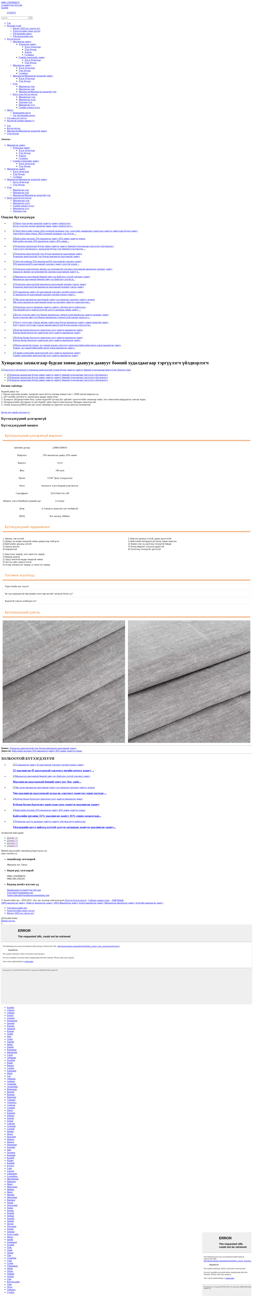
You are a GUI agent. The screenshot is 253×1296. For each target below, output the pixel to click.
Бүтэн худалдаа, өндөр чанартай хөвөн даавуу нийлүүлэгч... (43, 226)
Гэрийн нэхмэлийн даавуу (32, 57)
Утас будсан (30, 49)
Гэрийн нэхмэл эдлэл (29, 107)
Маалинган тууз (27, 105)
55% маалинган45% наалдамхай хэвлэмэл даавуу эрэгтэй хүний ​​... (46, 264)
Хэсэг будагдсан (33, 47)
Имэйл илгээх (8, 921)
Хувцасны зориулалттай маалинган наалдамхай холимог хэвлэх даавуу (48, 287)
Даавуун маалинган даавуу (39, 903)
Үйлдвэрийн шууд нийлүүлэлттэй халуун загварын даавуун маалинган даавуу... (64, 827)
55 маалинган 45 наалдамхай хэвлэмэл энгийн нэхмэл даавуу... (44, 294)
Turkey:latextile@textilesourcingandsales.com (28, 895)
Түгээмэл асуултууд (17, 118)
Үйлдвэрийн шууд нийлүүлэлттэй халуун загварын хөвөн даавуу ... (47, 310)
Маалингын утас (27, 97)
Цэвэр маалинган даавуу (91, 903)
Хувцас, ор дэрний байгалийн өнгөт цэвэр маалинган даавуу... (44, 348)
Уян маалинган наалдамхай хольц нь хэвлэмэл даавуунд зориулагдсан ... (59, 793)
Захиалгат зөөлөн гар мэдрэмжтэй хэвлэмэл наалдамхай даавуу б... (46, 271)
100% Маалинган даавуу (66, 903)
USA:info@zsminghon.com (20, 892)
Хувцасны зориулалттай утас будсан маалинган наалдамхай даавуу (46, 256)
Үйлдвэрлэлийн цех (23, 36)
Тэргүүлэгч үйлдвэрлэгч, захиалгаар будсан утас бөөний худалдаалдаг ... (49, 249)
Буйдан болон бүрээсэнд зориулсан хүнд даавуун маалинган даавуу (47, 332)
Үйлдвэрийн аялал (22, 33)
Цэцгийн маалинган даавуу (149, 903)
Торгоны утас (25, 102)
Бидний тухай (14, 25)
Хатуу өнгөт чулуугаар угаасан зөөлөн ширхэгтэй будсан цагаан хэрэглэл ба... (52, 325)
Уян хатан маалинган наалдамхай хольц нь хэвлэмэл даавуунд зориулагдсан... (51, 302)
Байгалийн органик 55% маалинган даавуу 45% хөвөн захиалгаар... (57, 815)
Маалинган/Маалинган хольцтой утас (38, 91)
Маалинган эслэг (27, 99)
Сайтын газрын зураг (99, 900)
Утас (15, 83)
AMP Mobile (118, 900)
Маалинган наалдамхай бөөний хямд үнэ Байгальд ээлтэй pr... (44, 279)
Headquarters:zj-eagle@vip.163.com (24, 890)
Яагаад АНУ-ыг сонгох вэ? (26, 28)
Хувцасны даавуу (27, 44)
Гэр (9, 23)
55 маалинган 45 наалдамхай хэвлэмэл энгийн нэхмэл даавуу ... (53, 770)
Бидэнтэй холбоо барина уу (21, 120)
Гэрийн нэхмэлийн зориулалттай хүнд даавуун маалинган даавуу (45, 355)
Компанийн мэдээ (22, 112)
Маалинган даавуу (22, 41)
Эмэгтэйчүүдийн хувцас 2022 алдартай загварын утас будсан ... (44, 233)
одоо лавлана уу (9, 853)
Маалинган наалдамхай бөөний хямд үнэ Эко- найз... (47, 781)
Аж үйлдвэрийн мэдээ (24, 115)
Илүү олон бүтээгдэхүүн (25, 94)
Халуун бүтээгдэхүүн (75, 900)
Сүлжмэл (29, 54)
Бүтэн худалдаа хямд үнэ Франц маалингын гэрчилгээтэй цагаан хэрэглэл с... (51, 317)
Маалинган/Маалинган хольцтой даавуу (33, 76)
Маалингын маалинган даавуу (119, 903)
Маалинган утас (27, 86)
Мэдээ (10, 110)
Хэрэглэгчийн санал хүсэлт (26, 31)
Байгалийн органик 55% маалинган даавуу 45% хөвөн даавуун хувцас (47, 751)
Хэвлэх (28, 52)
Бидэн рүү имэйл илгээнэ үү (15, 412)
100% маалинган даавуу (13, 903)
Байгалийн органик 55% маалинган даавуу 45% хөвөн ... (41, 241)
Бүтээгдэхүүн (13, 39)
